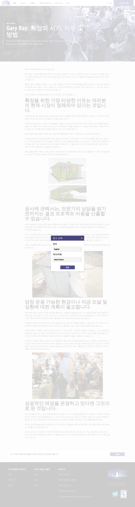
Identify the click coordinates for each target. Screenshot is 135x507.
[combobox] (65, 249)
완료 (67, 267)
